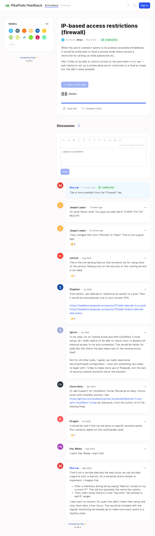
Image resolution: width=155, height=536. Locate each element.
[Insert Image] (115, 140)
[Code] (99, 140)
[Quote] (104, 140)
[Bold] (74, 140)
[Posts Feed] (128, 5)
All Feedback (51, 5)
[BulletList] (89, 140)
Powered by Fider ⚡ (29, 57)
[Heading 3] (68, 140)
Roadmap (66, 5)
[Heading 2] (63, 140)
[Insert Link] (120, 140)
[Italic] (79, 140)
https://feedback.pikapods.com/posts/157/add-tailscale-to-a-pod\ (108, 305)
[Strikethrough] (84, 140)
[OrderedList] (94, 140)
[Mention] (110, 140)
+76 (11, 44)
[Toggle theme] (135, 5)
